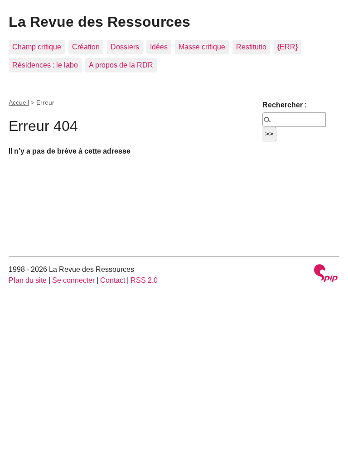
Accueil (19, 102)
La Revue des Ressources (99, 22)
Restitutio (251, 47)
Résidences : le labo (45, 65)
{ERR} (287, 47)
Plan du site (28, 280)
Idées (159, 47)
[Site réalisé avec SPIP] (325, 274)
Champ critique (36, 47)
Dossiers (125, 47)
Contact (112, 280)
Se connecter (73, 280)
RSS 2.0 (144, 280)
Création (86, 47)
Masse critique (202, 47)
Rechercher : (284, 105)
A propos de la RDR (121, 65)
